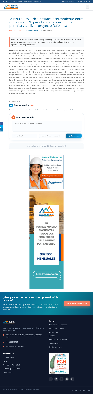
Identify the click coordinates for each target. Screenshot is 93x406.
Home (6, 1)
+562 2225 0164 (17, 1)
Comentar (75, 136)
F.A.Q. (5, 361)
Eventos (52, 336)
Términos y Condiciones (12, 369)
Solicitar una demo (75, 303)
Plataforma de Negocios (58, 325)
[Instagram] (84, 1)
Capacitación (54, 343)
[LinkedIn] (89, 1)
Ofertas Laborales (55, 347)
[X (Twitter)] (81, 1)
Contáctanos (7, 372)
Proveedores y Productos (58, 340)
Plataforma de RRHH (56, 328)
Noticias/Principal (33, 30)
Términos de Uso (84, 390)
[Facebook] (78, 1)
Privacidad (73, 390)
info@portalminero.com (33, 1)
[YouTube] (86, 1)
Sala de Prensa (54, 332)
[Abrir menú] (87, 7)
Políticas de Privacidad (11, 365)
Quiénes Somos (9, 358)
